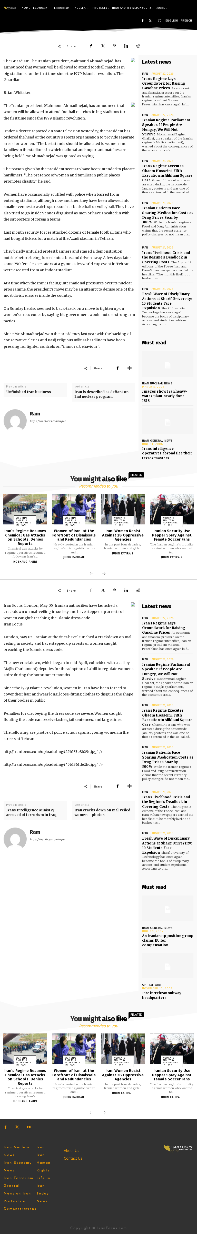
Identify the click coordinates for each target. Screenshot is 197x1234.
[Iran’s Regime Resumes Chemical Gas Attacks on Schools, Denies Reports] (25, 509)
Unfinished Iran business (28, 392)
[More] (129, 368)
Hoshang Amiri (25, 561)
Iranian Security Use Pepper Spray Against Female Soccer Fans (172, 535)
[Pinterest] (114, 46)
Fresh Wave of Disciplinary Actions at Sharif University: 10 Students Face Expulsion (167, 301)
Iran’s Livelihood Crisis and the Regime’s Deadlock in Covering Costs (166, 257)
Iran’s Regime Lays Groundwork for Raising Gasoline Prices (163, 83)
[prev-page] (91, 573)
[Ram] (15, 420)
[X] (150, 20)
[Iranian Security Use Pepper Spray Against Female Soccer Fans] (172, 509)
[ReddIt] (138, 46)
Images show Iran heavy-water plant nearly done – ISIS (165, 396)
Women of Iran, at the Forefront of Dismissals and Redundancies (74, 535)
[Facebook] (142, 20)
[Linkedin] (126, 46)
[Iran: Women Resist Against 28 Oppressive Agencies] (123, 509)
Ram (35, 413)
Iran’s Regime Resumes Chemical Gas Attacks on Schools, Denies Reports (25, 537)
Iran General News (157, 440)
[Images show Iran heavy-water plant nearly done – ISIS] (167, 364)
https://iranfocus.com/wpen (48, 421)
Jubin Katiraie (74, 557)
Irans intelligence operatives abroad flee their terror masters (167, 453)
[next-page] (103, 573)
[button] (160, 21)
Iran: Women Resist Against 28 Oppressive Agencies (123, 535)
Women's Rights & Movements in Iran (23, 521)
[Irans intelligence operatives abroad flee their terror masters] (167, 421)
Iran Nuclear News (157, 383)
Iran (145, 73)
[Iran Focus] (10, 8)
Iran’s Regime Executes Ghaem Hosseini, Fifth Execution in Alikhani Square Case (167, 173)
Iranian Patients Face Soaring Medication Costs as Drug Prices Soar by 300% (167, 215)
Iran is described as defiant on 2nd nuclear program (101, 394)
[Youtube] (28, 1127)
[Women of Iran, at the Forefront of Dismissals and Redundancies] (74, 509)
